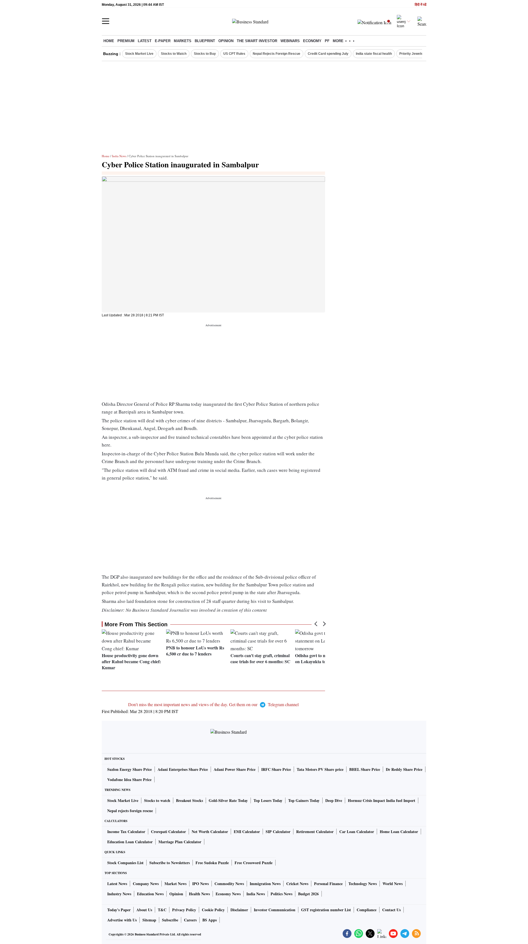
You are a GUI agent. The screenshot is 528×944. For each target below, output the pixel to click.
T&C (162, 910)
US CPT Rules (234, 54)
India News (119, 156)
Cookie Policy (213, 910)
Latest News (117, 883)
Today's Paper (119, 910)
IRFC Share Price (276, 769)
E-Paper (162, 41)
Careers (190, 920)
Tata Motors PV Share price (320, 769)
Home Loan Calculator (399, 831)
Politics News (281, 894)
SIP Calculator (278, 831)
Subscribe (170, 920)
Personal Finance (328, 883)
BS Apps (209, 920)
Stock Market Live (139, 54)
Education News (150, 894)
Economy (312, 41)
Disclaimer (239, 910)
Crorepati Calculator (168, 831)
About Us (144, 910)
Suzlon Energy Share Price (129, 769)
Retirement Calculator (315, 831)
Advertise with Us (122, 920)
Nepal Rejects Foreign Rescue (276, 54)
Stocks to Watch (173, 54)
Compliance (366, 910)
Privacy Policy (184, 910)
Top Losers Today (268, 800)
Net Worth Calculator (210, 831)
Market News (175, 883)
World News (393, 883)
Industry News (119, 894)
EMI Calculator (247, 831)
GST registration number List (326, 910)
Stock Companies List (125, 863)
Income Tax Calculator (126, 831)
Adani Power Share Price (234, 769)
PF (327, 41)
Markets (182, 41)
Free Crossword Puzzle (254, 863)
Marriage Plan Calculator (179, 842)
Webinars (290, 41)
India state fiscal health (374, 54)
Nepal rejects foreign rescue (130, 811)
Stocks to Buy (205, 54)
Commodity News (229, 883)
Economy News (228, 894)
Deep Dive (333, 800)
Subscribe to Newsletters (169, 863)
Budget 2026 (308, 894)
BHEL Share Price (364, 769)
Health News (199, 894)
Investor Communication (274, 910)
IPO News (200, 883)
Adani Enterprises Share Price (183, 769)
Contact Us (391, 910)
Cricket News (297, 883)
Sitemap (149, 920)
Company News (146, 883)
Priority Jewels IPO (414, 54)
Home (108, 41)
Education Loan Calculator (130, 842)
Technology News (362, 883)
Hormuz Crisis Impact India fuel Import (381, 800)
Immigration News (265, 883)
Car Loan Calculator (356, 831)
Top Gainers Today (304, 800)
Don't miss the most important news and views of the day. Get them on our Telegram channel (213, 704)
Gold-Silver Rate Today (228, 800)
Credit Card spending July (328, 54)
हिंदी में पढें (420, 5)
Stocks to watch (157, 800)
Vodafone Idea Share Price (129, 779)
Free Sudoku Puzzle (212, 863)
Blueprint (205, 41)
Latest (145, 41)
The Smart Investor (257, 41)
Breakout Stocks (189, 800)
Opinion (225, 41)
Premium (125, 41)
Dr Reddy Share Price (404, 769)
